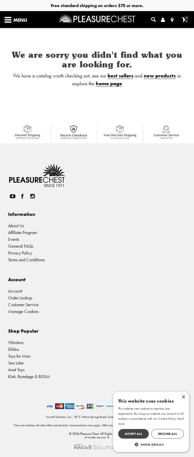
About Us (16, 225)
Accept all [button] (133, 434)
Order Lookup (20, 297)
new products (160, 75)
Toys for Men (19, 356)
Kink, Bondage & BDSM (29, 376)
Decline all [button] (167, 434)
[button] (151, 444)
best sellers (120, 75)
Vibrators (15, 342)
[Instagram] (32, 196)
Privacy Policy (20, 252)
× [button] (183, 397)
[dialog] (151, 422)
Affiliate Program (22, 232)
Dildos (13, 349)
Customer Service (23, 304)
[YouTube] (12, 196)
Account (15, 291)
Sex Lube (16, 362)
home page (109, 83)
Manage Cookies (23, 311)
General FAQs (20, 246)
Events (13, 239)
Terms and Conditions (26, 259)
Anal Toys (16, 369)
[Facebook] (22, 196)
